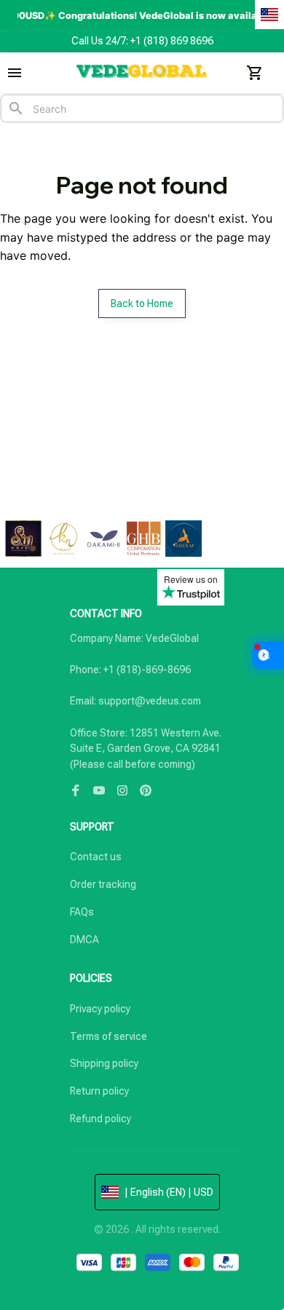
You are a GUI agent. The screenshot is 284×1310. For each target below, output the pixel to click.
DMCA (84, 939)
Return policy (99, 1091)
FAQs (82, 912)
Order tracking (103, 884)
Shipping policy (104, 1063)
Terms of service (108, 1036)
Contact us (96, 856)
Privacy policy (100, 1009)
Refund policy (100, 1118)
